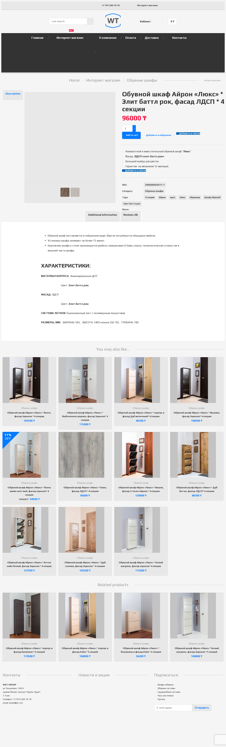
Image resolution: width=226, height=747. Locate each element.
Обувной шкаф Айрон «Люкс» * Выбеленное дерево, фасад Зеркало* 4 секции (85, 416)
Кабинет (145, 21)
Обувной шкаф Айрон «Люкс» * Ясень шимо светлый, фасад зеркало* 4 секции (29, 491)
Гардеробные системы (169, 692)
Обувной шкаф (141, 483)
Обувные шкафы (142, 80)
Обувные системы (166, 688)
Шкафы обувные (166, 684)
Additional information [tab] (102, 214)
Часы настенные (166, 695)
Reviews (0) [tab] (130, 214)
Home (74, 80)
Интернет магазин (147, 5)
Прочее (161, 699)
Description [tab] (13, 93)
